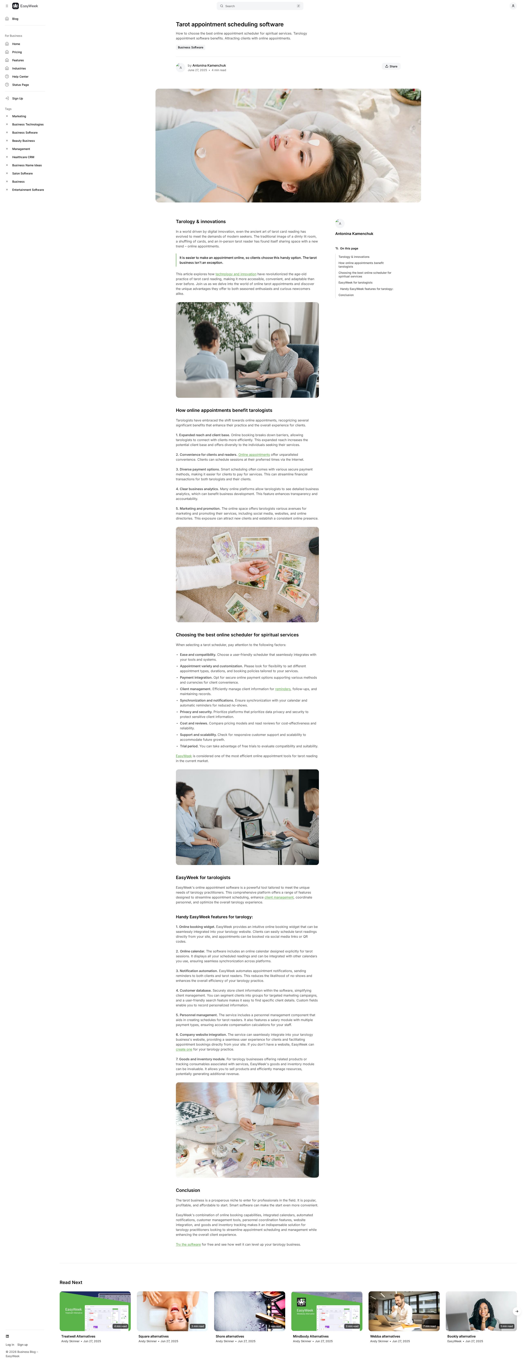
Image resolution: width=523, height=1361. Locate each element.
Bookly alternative (461, 1336)
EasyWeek (184, 756)
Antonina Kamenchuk (209, 65)
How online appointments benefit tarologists (361, 264)
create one (184, 1049)
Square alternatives (154, 1336)
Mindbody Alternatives (311, 1336)
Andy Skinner (70, 1341)
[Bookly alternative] (481, 1311)
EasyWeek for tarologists (356, 282)
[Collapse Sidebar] (7, 6)
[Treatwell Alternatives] (95, 1311)
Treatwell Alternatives (78, 1336)
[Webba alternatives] (404, 1311)
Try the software (188, 1244)
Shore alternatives (230, 1336)
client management (279, 897)
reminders (283, 689)
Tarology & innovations (354, 256)
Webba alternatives (385, 1336)
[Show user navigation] (513, 6)
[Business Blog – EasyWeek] (25, 6)
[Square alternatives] (172, 1311)
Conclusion (346, 295)
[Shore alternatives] (249, 1311)
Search (230, 6)
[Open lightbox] (416, 94)
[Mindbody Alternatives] (326, 1311)
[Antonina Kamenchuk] (180, 67)
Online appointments (254, 455)
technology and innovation (236, 274)
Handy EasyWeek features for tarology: (366, 289)
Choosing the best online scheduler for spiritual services (365, 274)
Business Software (190, 47)
